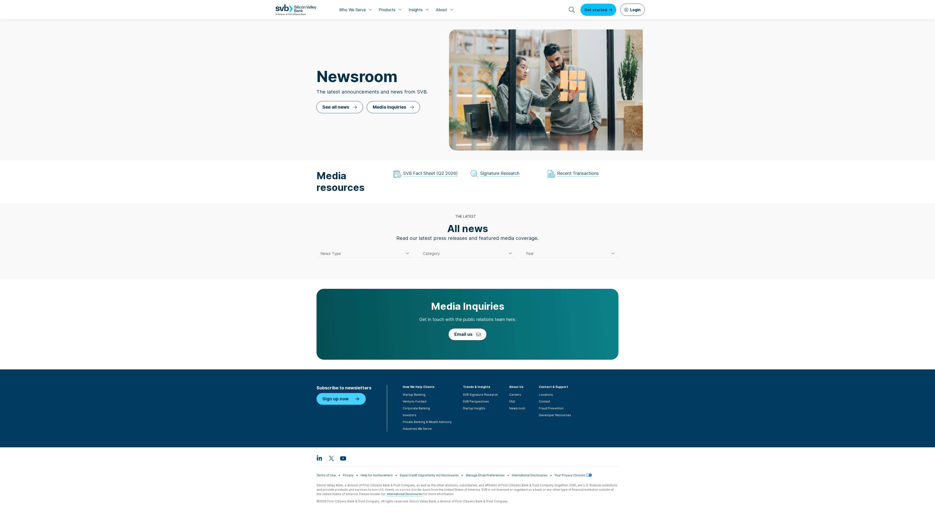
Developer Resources (555, 415)
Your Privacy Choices (570, 475)
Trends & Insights (476, 387)
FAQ (512, 401)
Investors (409, 415)
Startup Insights (474, 408)
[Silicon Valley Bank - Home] (296, 9)
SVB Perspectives (476, 401)
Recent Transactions (578, 173)
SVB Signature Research (480, 394)
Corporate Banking (416, 408)
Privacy (348, 475)
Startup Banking (414, 394)
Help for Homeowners (377, 475)
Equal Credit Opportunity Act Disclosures (429, 475)
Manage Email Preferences (485, 475)
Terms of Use (326, 475)
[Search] (572, 9)
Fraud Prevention (551, 408)
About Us (516, 387)
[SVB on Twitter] (331, 458)
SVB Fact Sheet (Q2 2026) (430, 173)
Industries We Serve (417, 429)
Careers (515, 394)
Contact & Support (553, 387)
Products (387, 9)
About (441, 9)
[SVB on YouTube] (343, 458)
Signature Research (499, 173)
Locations (546, 394)
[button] (365, 254)
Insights (416, 9)
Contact (544, 401)
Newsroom (517, 408)
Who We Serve (352, 9)
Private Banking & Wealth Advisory (427, 422)
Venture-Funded (414, 401)
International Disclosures (530, 475)
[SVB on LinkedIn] (319, 458)
